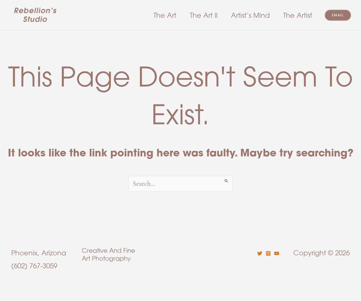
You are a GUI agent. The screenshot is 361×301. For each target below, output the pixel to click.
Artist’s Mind (250, 15)
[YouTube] (276, 253)
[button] (338, 15)
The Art (164, 15)
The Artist (297, 15)
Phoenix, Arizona (38, 253)
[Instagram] (268, 253)
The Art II (203, 15)
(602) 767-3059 (34, 266)
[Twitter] (259, 253)
